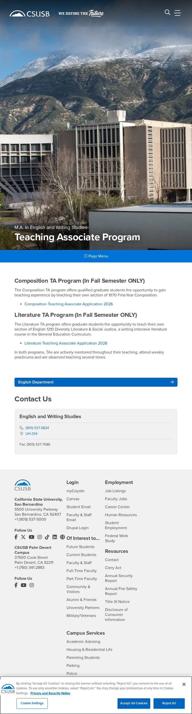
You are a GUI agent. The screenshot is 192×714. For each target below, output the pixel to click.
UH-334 (32, 434)
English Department (36, 382)
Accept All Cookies (134, 703)
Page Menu (98, 256)
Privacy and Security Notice (50, 693)
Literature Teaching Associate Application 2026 (65, 343)
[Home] (30, 13)
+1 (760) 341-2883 (29, 567)
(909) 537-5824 (37, 428)
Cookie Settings (32, 703)
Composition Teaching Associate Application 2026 (68, 304)
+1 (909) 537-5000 (30, 519)
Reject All (169, 703)
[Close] (184, 684)
